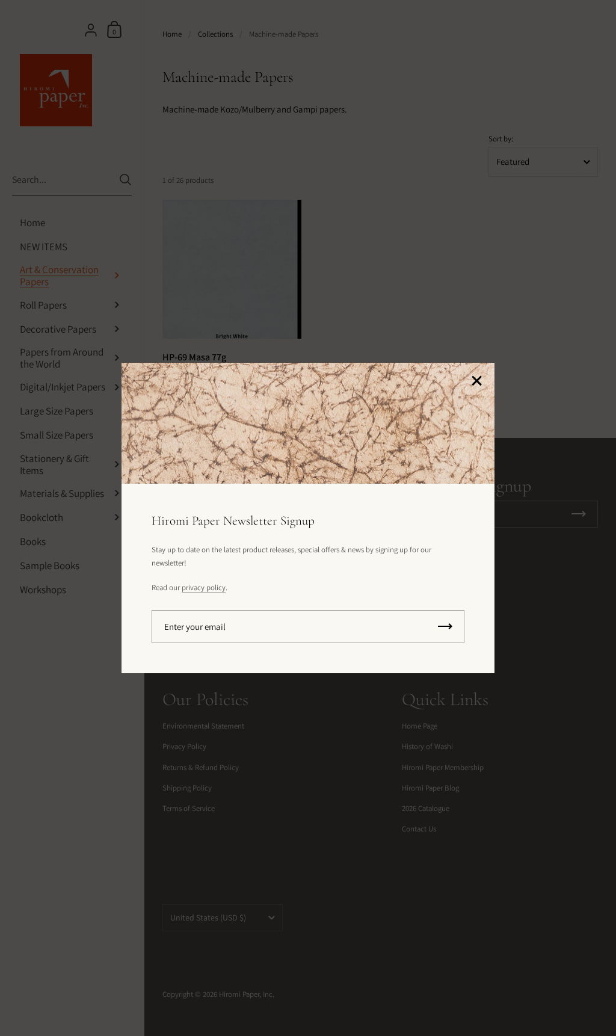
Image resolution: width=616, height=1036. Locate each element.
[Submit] (445, 626)
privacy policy (204, 587)
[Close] (476, 382)
